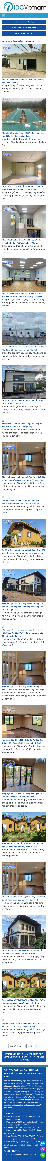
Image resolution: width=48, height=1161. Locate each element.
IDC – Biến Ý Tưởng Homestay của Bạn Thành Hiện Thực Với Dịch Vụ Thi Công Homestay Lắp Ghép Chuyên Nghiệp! (22, 633)
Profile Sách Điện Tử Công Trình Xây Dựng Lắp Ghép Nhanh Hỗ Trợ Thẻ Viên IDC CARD (24, 1056)
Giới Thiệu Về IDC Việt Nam (24, 28)
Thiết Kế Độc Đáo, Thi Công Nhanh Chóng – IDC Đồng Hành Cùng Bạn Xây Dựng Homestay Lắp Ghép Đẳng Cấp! (23, 606)
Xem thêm (8, 1108)
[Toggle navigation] (3, 15)
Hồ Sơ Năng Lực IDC (24, 33)
